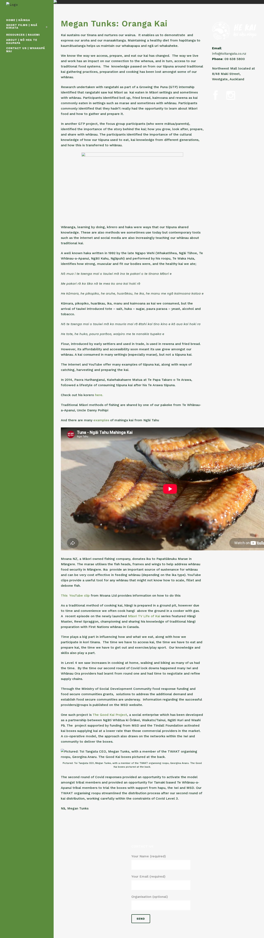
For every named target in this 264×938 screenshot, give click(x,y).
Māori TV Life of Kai (144, 616)
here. (99, 395)
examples (101, 420)
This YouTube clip (75, 595)
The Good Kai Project (110, 715)
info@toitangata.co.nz (229, 53)
